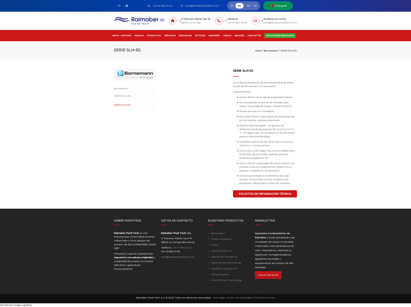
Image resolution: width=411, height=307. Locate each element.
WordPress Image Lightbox (16, 305)
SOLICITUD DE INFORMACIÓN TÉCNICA (265, 193)
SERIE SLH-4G (122, 95)
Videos (227, 35)
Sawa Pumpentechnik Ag (226, 262)
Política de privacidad (239, 297)
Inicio (115, 35)
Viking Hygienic (220, 274)
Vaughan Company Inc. (224, 268)
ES (239, 5)
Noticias (200, 35)
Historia (126, 35)
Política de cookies (264, 297)
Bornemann (271, 50)
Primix (215, 245)
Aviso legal (219, 297)
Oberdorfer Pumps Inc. (224, 256)
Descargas (185, 35)
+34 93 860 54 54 (162, 5)
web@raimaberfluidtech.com (202, 5)
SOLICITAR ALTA (268, 275)
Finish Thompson (221, 239)
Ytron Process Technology (226, 280)
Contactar (254, 35)
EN (248, 5)
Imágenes (214, 35)
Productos (154, 35)
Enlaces (239, 35)
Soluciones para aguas (280, 35)
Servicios (169, 35)
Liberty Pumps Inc (222, 250)
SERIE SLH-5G (122, 104)
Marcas (139, 35)
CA (255, 5)
